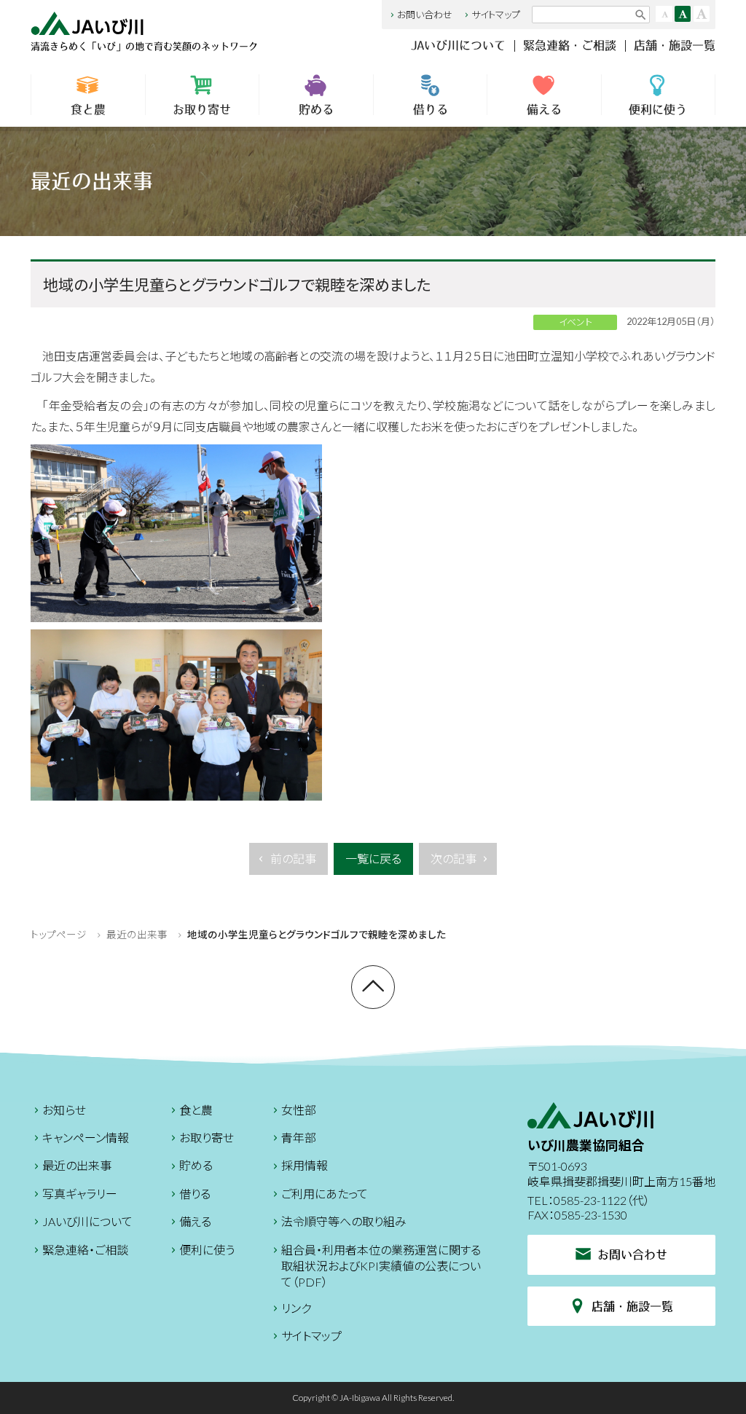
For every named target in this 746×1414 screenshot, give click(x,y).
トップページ (59, 934)
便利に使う (658, 109)
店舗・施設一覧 (674, 45)
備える (544, 109)
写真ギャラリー (79, 1194)
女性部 (298, 1110)
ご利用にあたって (324, 1194)
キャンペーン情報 (85, 1137)
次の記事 (453, 858)
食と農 (88, 109)
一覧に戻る (373, 858)
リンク (296, 1308)
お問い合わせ (424, 14)
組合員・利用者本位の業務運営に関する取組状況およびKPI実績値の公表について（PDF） (381, 1266)
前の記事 (293, 858)
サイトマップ (495, 14)
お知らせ (64, 1110)
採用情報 (304, 1165)
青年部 (298, 1137)
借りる (430, 109)
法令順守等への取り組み (344, 1221)
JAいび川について (458, 45)
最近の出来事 (137, 934)
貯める (316, 109)
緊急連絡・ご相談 (569, 45)
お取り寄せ (202, 109)
